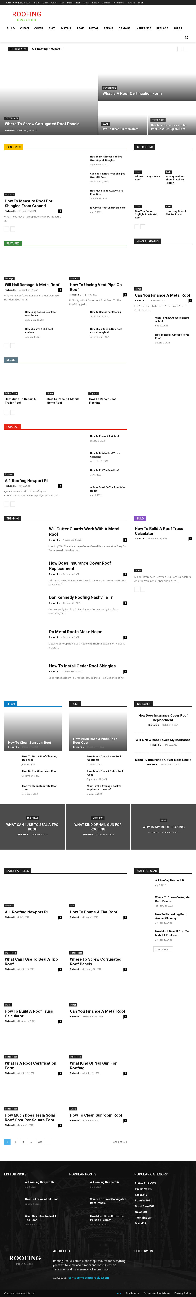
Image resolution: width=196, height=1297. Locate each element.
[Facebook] (168, 3)
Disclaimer (132, 1293)
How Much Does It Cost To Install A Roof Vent (172, 933)
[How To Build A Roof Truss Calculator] (78, 458)
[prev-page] (6, 228)
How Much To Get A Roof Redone (39, 331)
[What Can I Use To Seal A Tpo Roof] (32, 827)
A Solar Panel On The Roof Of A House (107, 489)
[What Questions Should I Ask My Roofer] (178, 164)
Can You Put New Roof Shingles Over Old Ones (107, 175)
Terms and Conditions (156, 1293)
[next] (186, 49)
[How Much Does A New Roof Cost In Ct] (76, 760)
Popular (93, 393)
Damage (9, 278)
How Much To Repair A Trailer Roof (20, 401)
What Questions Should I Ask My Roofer (175, 179)
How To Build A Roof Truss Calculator (105, 455)
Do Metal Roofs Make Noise (75, 631)
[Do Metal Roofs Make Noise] (23, 643)
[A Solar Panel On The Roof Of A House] (78, 492)
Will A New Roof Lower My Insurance (163, 740)
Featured (74, 278)
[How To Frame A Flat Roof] (78, 441)
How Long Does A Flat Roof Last (176, 213)
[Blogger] (138, 1263)
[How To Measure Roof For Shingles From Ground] (33, 175)
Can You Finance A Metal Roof (162, 295)
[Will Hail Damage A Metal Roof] (33, 265)
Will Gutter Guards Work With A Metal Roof (84, 532)
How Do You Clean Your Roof (39, 771)
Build (138, 570)
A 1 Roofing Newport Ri (47, 49)
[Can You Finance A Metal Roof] (163, 270)
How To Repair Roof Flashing (102, 401)
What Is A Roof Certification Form (30, 1065)
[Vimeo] (184, 3)
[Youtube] (189, 3)
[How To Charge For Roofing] (78, 316)
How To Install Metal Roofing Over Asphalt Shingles (106, 158)
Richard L (10, 211)
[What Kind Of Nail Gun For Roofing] (98, 827)
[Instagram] (174, 3)
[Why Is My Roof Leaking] (163, 827)
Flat (72, 905)
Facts (138, 172)
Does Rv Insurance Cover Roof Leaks (163, 760)
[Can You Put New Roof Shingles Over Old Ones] (78, 178)
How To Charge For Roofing (105, 312)
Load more (161, 949)
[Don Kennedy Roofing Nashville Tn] (23, 608)
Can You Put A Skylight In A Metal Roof (146, 214)
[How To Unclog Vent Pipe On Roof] (98, 265)
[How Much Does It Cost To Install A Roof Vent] (143, 936)
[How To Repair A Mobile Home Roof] (65, 381)
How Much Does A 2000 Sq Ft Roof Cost (106, 192)
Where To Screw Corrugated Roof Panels (95, 961)
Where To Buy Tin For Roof (147, 178)
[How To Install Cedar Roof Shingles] (23, 677)
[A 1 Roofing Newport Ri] (33, 455)
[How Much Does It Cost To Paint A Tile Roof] (78, 1220)
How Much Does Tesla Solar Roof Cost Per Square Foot (30, 1117)
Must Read (32, 818)
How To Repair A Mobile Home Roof (63, 401)
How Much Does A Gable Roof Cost (105, 773)
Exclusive (9, 194)
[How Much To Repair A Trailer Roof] (23, 381)
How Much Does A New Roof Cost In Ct (104, 758)
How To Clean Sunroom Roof (29, 742)
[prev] (179, 49)
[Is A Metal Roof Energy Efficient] (78, 212)
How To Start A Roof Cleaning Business (39, 758)
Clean (106, 124)
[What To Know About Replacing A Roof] (143, 322)
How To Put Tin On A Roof (104, 470)
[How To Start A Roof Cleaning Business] (11, 760)
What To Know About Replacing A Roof (172, 320)
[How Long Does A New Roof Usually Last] (12, 316)
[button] (186, 37)
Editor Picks (12, 118)
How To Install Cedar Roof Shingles (82, 666)
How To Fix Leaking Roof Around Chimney (170, 916)
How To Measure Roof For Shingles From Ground (28, 203)
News (50, 393)
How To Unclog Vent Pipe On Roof (96, 287)
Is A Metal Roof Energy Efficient (107, 207)
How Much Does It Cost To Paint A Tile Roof (107, 1218)
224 (40, 1142)
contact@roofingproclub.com (88, 1277)
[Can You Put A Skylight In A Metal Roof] (147, 199)
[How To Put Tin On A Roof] (78, 475)
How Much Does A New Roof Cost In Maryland (106, 331)
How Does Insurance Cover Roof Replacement (80, 566)
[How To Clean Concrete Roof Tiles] (11, 789)
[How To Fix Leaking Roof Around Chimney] (143, 919)
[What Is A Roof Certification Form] (147, 78)
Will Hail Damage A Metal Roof (32, 284)
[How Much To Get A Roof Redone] (12, 333)
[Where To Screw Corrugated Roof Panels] (49, 95)
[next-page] (12, 228)
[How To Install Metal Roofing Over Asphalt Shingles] (78, 161)
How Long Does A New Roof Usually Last (40, 314)
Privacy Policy (182, 1293)
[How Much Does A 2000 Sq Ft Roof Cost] (78, 195)
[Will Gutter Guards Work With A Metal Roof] (23, 540)
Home (118, 1293)
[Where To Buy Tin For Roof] (147, 164)
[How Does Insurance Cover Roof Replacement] (23, 574)
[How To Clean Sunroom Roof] (122, 118)
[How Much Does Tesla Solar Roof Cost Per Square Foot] (172, 118)
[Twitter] (179, 3)
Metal (138, 288)
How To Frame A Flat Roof (104, 436)
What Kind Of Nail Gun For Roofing (93, 1065)
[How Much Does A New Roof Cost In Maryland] (78, 333)
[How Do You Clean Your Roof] (11, 774)
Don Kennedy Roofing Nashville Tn (81, 597)
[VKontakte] (176, 1263)
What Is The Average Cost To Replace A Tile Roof (104, 788)
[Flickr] (157, 1263)
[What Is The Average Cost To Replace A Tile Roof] (76, 789)
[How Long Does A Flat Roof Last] (178, 199)
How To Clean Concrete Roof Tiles (39, 788)
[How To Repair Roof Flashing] (107, 381)
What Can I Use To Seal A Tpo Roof (31, 961)
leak (163, 820)
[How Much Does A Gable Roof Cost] (76, 774)
